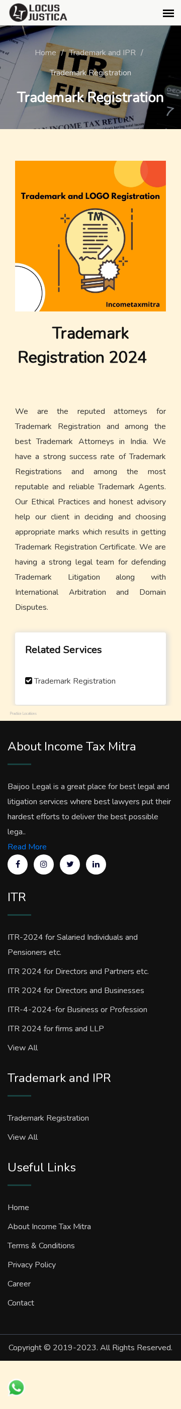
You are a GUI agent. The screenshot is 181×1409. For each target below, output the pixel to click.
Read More (27, 846)
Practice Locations (23, 713)
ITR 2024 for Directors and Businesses (76, 990)
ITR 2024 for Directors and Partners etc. (78, 971)
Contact (21, 1303)
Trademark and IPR (102, 52)
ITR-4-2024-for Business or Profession (77, 1009)
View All (23, 1047)
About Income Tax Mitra (49, 1226)
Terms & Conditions (41, 1245)
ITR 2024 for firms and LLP (56, 1028)
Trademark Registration (75, 681)
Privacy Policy (32, 1264)
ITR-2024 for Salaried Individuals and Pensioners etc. (73, 945)
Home (45, 52)
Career (19, 1283)
